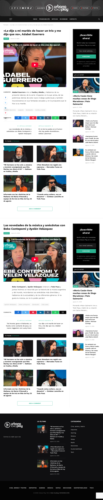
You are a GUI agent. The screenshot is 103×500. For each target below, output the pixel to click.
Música (6, 233)
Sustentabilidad (76, 449)
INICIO (35, 19)
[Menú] (10, 19)
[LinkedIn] (6, 108)
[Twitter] (6, 103)
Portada (6, 25)
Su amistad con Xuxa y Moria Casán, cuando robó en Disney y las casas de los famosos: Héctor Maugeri (92, 155)
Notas (6, 38)
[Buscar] (99, 19)
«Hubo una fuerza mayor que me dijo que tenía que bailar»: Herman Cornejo (91, 125)
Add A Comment (35, 209)
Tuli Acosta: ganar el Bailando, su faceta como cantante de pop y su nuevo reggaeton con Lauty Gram (18, 326)
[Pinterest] (6, 113)
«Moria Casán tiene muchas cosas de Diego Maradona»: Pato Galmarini (84, 100)
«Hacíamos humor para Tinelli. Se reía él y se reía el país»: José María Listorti (92, 139)
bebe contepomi (24, 304)
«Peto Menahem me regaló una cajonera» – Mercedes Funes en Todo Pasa (49, 167)
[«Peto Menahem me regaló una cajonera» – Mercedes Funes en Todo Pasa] (51, 154)
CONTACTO (73, 19)
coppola (20, 110)
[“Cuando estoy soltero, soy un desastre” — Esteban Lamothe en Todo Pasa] (51, 183)
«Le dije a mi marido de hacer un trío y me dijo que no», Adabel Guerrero (51, 326)
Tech (72, 452)
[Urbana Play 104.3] (59, 8)
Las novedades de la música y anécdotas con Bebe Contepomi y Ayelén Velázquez (19, 131)
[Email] (6, 118)
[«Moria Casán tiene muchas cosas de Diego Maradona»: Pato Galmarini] (86, 85)
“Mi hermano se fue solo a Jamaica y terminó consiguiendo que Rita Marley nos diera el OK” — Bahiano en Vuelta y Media (18, 168)
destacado (29, 110)
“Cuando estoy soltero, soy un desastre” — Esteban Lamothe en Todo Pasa (50, 196)
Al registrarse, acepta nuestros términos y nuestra (86, 64)
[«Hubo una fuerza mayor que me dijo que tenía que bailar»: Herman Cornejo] (78, 123)
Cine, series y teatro (78, 426)
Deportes (74, 429)
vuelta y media (40, 110)
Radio (73, 442)
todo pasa (45, 304)
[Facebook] (6, 98)
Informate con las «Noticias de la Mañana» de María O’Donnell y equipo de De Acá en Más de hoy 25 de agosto (18, 197)
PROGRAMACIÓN (44, 19)
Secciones (74, 446)
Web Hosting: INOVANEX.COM (59, 493)
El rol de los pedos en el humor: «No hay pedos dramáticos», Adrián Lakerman (50, 131)
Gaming (73, 433)
